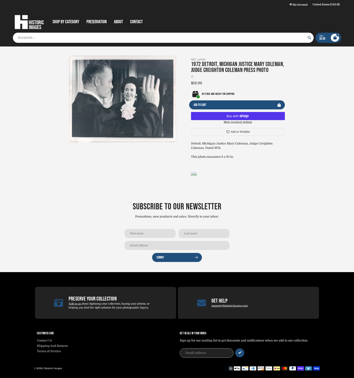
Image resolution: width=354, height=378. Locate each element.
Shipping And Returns (52, 346)
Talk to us (75, 303)
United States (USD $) (326, 4)
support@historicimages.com (229, 305)
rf (192, 76)
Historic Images (53, 368)
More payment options (238, 121)
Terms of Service (49, 351)
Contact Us (44, 340)
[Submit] (239, 352)
